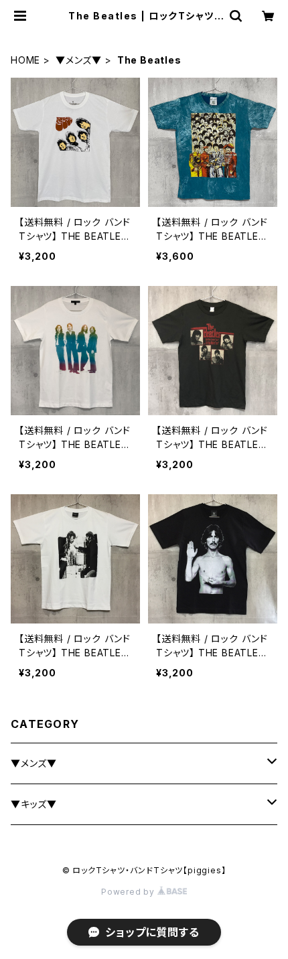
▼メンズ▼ (79, 60)
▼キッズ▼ (34, 804)
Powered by (129, 892)
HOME (25, 60)
